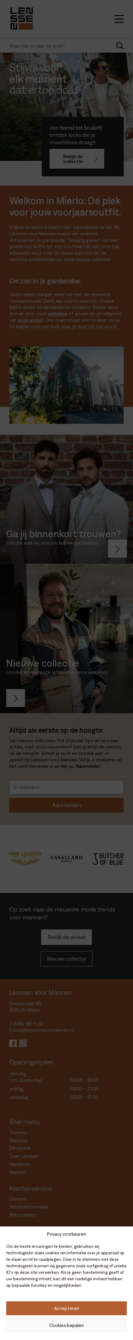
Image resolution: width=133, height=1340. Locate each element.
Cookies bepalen (66, 1325)
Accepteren (66, 1308)
